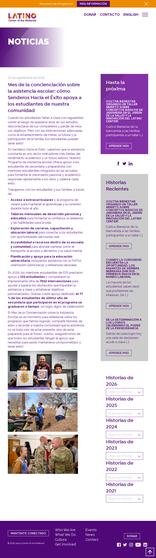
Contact (91, 540)
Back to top (150, 552)
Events (91, 530)
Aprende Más (119, 146)
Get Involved (65, 544)
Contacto (110, 14)
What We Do (65, 535)
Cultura (61, 540)
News (90, 535)
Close (146, 4)
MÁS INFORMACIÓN (93, 3)
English (130, 14)
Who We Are (65, 530)
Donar (90, 14)
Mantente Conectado (28, 533)
